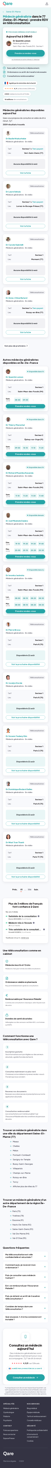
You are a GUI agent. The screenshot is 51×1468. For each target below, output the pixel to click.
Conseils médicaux (34, 1420)
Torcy (15, 1182)
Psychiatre (7, 1420)
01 (21, 889)
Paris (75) (16, 1211)
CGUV (21, 1461)
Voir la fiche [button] (25, 173)
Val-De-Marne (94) (20, 1233)
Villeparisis (18, 1168)
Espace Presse (8, 1438)
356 (29, 889)
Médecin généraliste (11, 1408)
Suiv (36, 889)
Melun (15, 1150)
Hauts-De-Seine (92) (21, 1224)
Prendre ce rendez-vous (25, 53)
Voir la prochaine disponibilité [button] (25, 664)
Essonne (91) (17, 1220)
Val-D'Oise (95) (19, 1238)
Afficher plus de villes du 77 (25, 1186)
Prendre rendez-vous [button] (25, 406)
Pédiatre (6, 1416)
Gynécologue (8, 1412)
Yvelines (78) (18, 1215)
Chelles (16, 1146)
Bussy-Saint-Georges (23, 1164)
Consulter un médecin (24, 1377)
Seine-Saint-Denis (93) (22, 1229)
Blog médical (32, 1408)
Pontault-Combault (22, 1155)
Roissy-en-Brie (20, 1177)
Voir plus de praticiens (15, 346)
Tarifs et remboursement (36, 1416)
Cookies (30, 1441)
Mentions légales (9, 1461)
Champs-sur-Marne (21, 1173)
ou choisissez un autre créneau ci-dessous (25, 59)
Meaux (16, 1141)
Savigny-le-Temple (21, 1159)
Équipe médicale (33, 1412)
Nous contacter (9, 1434)
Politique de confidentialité (37, 1430)
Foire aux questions (10, 1430)
